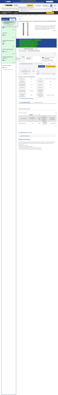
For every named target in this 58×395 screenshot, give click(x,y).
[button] (49, 1)
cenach (54, 74)
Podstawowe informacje (25, 135)
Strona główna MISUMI (5, 14)
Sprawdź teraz (38, 74)
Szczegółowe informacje (38, 102)
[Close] (51, 7)
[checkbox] (8, 27)
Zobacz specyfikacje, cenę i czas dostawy (9, 24)
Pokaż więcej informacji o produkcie (27, 98)
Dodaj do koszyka (51, 66)
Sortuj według (48, 118)
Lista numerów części (25, 102)
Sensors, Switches (24, 14)
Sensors (30, 14)
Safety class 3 (6, 51)
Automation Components (15, 14)
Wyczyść (13, 29)
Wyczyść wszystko (12, 19)
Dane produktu (23, 50)
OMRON (19, 18)
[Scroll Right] (39, 114)
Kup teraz (42, 66)
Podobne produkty (39, 63)
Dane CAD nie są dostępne (34, 50)
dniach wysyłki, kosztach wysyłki (50, 73)
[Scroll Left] (29, 114)
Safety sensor (35, 14)
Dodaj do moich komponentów (27, 63)
